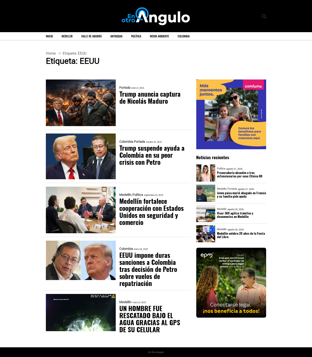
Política (136, 36)
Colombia (184, 36)
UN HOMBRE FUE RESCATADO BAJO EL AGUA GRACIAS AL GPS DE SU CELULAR (149, 319)
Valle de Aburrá (91, 36)
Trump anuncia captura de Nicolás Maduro (150, 97)
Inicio (49, 36)
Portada (124, 87)
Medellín (67, 36)
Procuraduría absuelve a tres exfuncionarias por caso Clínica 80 (239, 174)
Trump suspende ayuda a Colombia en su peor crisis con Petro (152, 154)
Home (51, 53)
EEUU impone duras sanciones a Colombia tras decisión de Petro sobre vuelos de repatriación (148, 269)
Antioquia (116, 36)
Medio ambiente (159, 36)
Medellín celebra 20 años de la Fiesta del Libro (241, 235)
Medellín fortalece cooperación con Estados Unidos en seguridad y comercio (151, 211)
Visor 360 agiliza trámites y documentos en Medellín (235, 214)
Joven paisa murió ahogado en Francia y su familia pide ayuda (241, 194)
